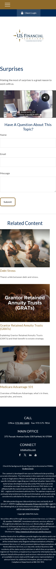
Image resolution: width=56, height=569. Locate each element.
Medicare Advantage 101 (16, 387)
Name (3, 134)
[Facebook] (20, 455)
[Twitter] (25, 455)
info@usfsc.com (28, 449)
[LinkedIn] (30, 455)
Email (3, 153)
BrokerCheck (27, 469)
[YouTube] (36, 455)
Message (5, 173)
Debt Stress (8, 270)
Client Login (30, 13)
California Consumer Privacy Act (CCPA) (32, 504)
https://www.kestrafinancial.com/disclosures (33, 532)
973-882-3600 (22, 423)
